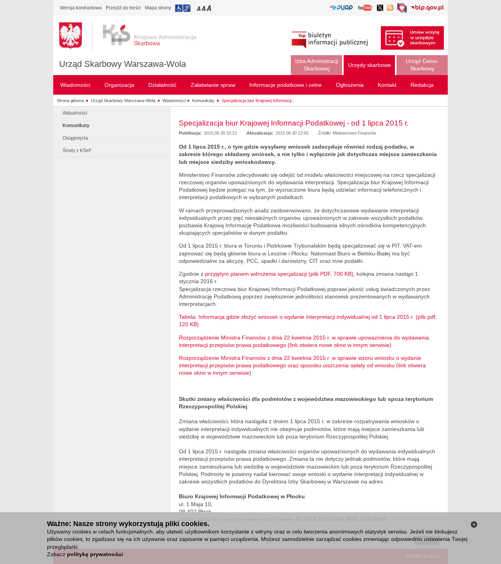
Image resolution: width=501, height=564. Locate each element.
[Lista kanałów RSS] (390, 8)
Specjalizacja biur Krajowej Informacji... (258, 100)
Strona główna (70, 100)
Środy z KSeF (77, 150)
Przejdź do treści (123, 8)
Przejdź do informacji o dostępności (183, 8)
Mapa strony (158, 8)
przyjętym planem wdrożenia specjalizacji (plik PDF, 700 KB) (279, 274)
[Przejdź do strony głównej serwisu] (133, 35)
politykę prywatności (95, 554)
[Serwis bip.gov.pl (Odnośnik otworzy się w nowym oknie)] (427, 8)
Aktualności (75, 113)
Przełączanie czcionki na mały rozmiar (199, 8)
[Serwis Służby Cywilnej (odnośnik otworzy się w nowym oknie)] (402, 10)
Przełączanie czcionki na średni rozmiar (204, 8)
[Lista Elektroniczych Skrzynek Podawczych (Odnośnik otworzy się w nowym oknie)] (341, 8)
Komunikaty (203, 100)
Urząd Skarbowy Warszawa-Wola (122, 64)
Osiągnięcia (75, 138)
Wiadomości (174, 100)
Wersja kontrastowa (81, 8)
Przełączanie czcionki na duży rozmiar (210, 8)
